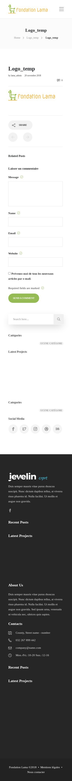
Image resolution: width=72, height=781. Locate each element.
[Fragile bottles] (53, 366)
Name (12, 213)
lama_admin (16, 75)
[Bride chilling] (16, 733)
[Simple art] (16, 384)
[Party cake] (34, 733)
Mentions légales (50, 767)
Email (12, 233)
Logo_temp (33, 37)
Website (13, 253)
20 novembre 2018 (33, 75)
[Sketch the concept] (34, 366)
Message (13, 177)
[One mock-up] (34, 384)
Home (17, 37)
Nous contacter (36, 772)
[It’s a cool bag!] (16, 366)
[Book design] (53, 384)
